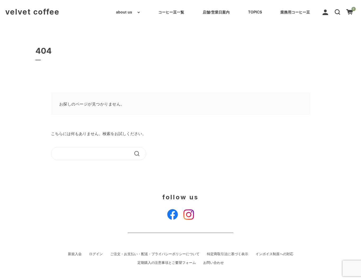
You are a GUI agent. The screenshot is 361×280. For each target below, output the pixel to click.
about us (124, 12)
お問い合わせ (213, 262)
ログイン (96, 253)
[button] (337, 11)
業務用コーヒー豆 (295, 12)
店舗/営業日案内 (216, 12)
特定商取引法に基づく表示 (227, 253)
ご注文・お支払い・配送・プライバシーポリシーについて (155, 253)
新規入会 (75, 253)
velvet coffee (32, 11)
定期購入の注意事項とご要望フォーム (166, 262)
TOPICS (255, 12)
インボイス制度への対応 (274, 253)
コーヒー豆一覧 (171, 12)
